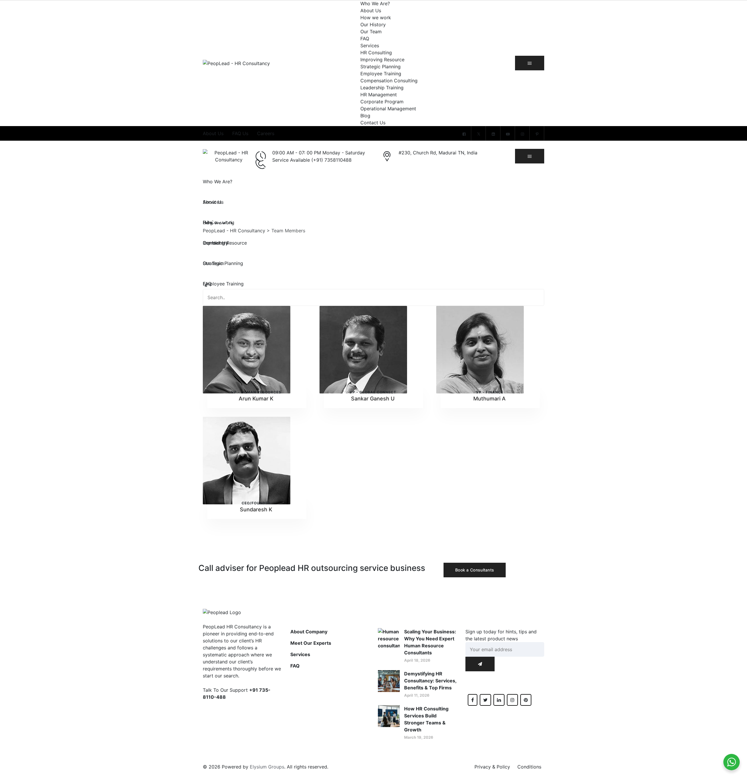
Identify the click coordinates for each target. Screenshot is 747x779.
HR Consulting (376, 52)
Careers (265, 133)
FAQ (364, 38)
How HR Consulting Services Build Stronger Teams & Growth (426, 719)
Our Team (371, 31)
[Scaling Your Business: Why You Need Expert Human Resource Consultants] (389, 645)
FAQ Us (240, 133)
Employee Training (380, 73)
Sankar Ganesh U (373, 398)
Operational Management (388, 108)
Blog (365, 115)
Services (369, 45)
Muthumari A (489, 398)
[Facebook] (464, 134)
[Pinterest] (537, 134)
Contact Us (372, 123)
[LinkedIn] (493, 134)
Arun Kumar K (256, 398)
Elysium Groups (267, 767)
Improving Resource (382, 59)
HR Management (378, 94)
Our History (373, 24)
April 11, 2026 (417, 695)
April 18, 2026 (417, 660)
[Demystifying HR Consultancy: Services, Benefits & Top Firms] (389, 684)
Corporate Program (382, 101)
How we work (375, 17)
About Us (370, 10)
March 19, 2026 (418, 737)
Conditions (529, 767)
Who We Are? (375, 3)
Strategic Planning (380, 66)
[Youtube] (507, 134)
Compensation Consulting (389, 80)
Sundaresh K (256, 509)
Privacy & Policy (492, 767)
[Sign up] (480, 664)
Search (534, 297)
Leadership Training (382, 87)
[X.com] (478, 134)
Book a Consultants (474, 569)
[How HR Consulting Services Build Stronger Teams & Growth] (389, 722)
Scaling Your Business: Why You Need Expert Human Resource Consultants (430, 642)
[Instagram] (522, 134)
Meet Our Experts (310, 643)
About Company (308, 632)
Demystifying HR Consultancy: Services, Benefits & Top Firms (430, 681)
